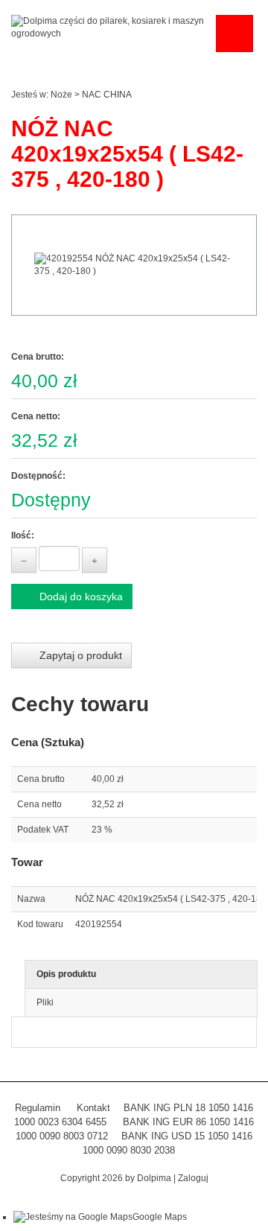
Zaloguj (193, 1178)
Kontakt (93, 1107)
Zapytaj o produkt (79, 655)
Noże (61, 94)
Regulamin (37, 1107)
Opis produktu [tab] (66, 974)
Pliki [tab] (45, 1002)
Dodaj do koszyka (79, 596)
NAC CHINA (107, 94)
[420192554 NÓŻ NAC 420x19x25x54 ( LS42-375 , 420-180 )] (134, 265)
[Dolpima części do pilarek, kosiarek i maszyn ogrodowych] (109, 27)
